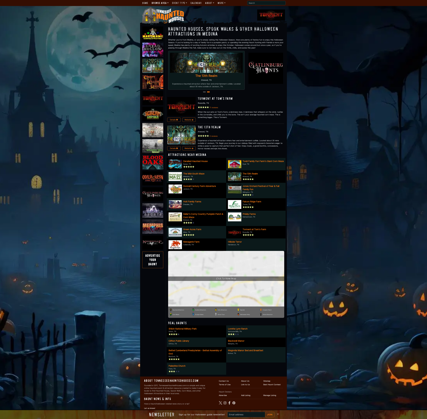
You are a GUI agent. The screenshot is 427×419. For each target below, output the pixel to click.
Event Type (178, 2)
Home (145, 2)
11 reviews (213, 107)
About (208, 2)
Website (188, 120)
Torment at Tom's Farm (206, 76)
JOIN (269, 414)
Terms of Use (225, 384)
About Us (245, 381)
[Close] (278, 414)
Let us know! (149, 408)
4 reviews (213, 136)
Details (173, 120)
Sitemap (266, 381)
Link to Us (245, 384)
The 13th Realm (209, 127)
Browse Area (159, 2)
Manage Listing (269, 395)
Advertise (223, 395)
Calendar (196, 2)
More (221, 2)
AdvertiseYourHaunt (152, 260)
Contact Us (224, 381)
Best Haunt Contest (272, 384)
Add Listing (245, 395)
